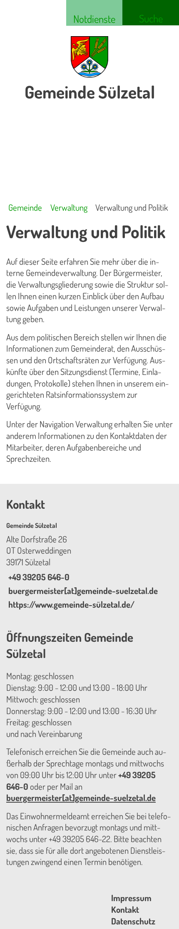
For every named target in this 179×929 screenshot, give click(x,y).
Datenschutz (133, 921)
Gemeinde (25, 207)
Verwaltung (68, 207)
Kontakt (125, 909)
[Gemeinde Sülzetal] (89, 565)
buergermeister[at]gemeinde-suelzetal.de (82, 590)
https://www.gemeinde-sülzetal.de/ (70, 604)
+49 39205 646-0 (38, 577)
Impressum (131, 897)
